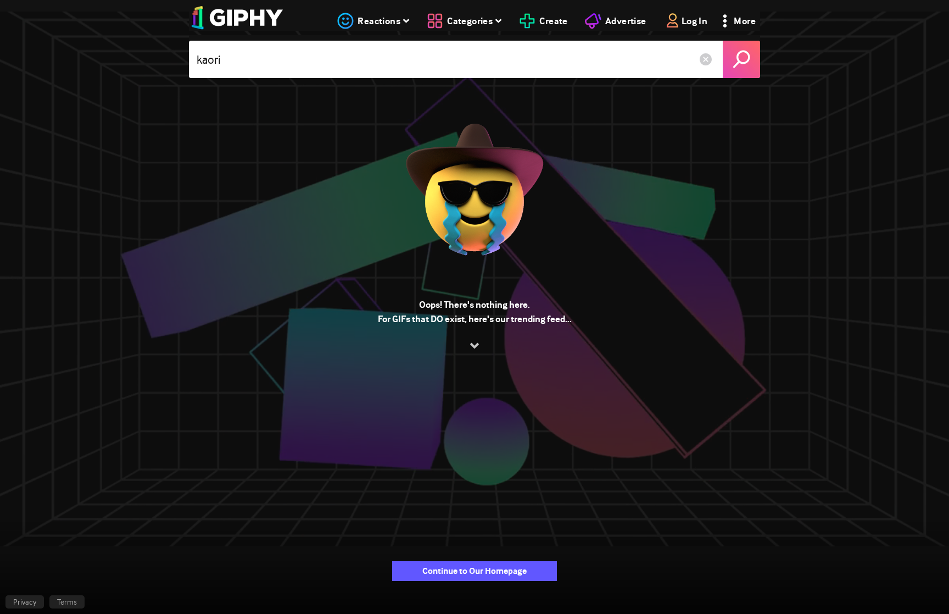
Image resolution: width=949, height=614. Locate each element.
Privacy (24, 602)
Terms (67, 602)
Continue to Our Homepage (474, 571)
